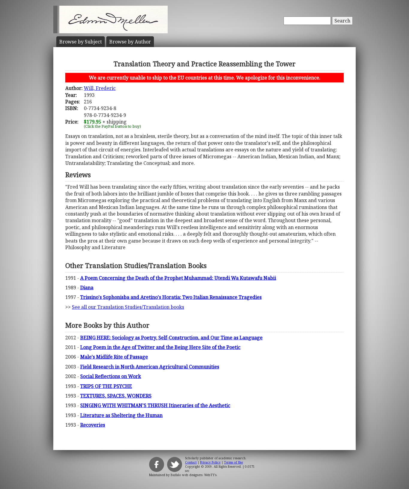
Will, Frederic (100, 88)
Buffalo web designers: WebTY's (193, 475)
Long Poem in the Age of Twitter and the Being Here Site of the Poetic (160, 347)
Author (130, 41)
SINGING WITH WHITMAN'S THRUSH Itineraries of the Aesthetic (155, 405)
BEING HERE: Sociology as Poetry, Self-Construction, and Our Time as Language (171, 337)
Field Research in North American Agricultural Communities (149, 366)
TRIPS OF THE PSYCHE (106, 386)
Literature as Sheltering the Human (121, 415)
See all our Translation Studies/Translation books (128, 307)
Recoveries (92, 425)
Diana (86, 287)
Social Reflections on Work (110, 376)
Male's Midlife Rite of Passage (114, 356)
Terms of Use (233, 462)
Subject (80, 41)
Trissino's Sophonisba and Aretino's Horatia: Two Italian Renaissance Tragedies (171, 297)
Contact (191, 462)
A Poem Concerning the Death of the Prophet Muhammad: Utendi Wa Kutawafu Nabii (178, 278)
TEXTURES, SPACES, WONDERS (116, 395)
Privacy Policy (210, 462)
